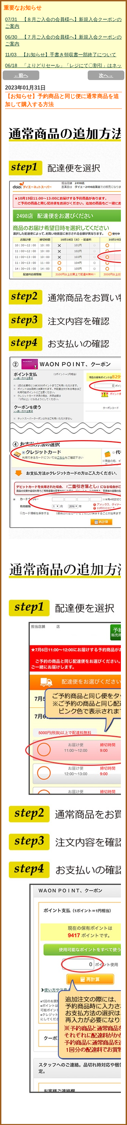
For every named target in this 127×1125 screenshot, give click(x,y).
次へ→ (106, 75)
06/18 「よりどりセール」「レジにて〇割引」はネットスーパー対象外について (63, 69)
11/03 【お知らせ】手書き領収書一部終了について (60, 54)
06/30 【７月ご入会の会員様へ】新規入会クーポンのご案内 (63, 40)
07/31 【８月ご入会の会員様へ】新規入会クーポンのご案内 (63, 23)
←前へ (21, 75)
